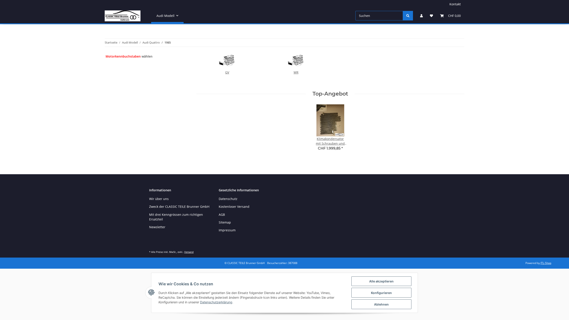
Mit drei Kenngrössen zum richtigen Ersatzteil (176, 216)
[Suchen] (408, 15)
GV (227, 72)
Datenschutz (228, 199)
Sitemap (225, 222)
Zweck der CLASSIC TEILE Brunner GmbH (179, 206)
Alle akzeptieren (381, 281)
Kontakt (455, 4)
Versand (189, 252)
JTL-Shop (546, 263)
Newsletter (157, 227)
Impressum (227, 230)
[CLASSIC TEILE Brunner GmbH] (122, 15)
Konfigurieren (381, 293)
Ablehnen (381, 304)
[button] (421, 15)
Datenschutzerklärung (216, 302)
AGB (222, 214)
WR (296, 72)
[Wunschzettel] (431, 15)
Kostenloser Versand (234, 206)
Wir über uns (159, 199)
